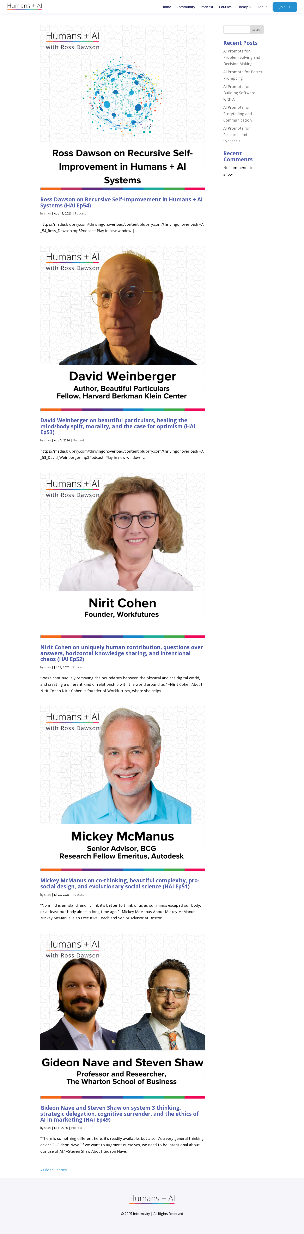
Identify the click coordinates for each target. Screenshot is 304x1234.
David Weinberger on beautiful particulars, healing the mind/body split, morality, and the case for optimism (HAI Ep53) (117, 426)
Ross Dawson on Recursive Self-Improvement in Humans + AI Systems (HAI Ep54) (121, 202)
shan (47, 213)
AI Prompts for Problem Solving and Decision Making (241, 57)
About (262, 7)
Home (166, 7)
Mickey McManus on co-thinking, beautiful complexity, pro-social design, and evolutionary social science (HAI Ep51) (120, 883)
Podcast (207, 7)
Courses (225, 7)
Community (186, 7)
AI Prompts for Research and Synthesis (236, 134)
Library (242, 7)
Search (256, 30)
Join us (285, 7)
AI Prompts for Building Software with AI (239, 93)
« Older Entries (53, 1169)
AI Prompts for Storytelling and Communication (237, 113)
